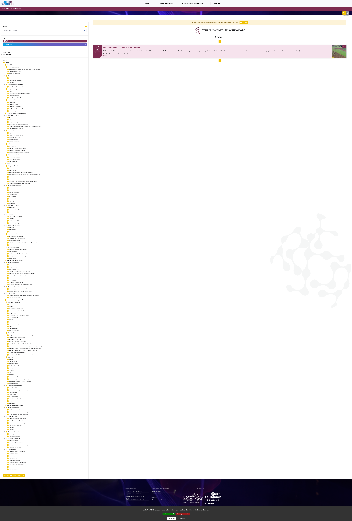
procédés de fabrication (14, 73)
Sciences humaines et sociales (14, 405)
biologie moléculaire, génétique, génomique (19, 271)
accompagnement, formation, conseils (18, 249)
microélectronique (13, 396)
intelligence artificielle (14, 159)
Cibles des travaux (13, 416)
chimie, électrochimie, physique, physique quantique (21, 390)
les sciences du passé (14, 297)
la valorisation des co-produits (16, 108)
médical (11, 319)
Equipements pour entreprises (135, 499)
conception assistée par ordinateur (17, 150)
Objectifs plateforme (13, 247)
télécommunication (13, 328)
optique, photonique (14, 401)
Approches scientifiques (14, 185)
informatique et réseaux (15, 157)
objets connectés (13, 161)
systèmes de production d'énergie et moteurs (20, 381)
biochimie (11, 187)
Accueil (149, 3)
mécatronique (12, 394)
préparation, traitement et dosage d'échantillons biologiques (23, 181)
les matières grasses (14, 95)
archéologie (12, 434)
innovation (11, 218)
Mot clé (5, 27)
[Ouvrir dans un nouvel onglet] (344, 46)
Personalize (171, 518)
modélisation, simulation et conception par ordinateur (21, 354)
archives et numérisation (15, 409)
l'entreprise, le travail (14, 456)
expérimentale (12, 229)
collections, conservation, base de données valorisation (22, 273)
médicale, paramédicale (15, 220)
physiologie (12, 201)
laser (10, 372)
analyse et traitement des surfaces (17, 337)
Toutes (8, 54)
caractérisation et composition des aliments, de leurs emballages (24, 69)
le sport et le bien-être (14, 469)
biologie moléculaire (14, 192)
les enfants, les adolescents (15, 80)
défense (11, 119)
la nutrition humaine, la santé (16, 106)
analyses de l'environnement (16, 442)
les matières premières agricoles (17, 111)
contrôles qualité (13, 170)
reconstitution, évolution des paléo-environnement (21, 284)
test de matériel (12, 258)
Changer (244, 22)
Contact (217, 3)
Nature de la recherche (14, 225)
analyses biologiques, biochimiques (17, 341)
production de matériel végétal (16, 282)
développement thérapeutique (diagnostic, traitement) (21, 256)
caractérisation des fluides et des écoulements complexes (23, 343)
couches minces (13, 361)
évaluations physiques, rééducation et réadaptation (21, 172)
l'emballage (12, 102)
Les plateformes (156, 494)
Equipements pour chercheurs (135, 496)
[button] (86, 27)
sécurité (11, 326)
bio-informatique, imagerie (15, 216)
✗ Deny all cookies (183, 514)
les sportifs (11, 429)
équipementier (12, 313)
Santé (8, 163)
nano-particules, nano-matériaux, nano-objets (19, 379)
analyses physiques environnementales (18, 267)
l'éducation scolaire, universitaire (17, 451)
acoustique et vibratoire (14, 387)
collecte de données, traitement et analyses (19, 412)
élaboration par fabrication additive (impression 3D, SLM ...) (23, 350)
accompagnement (13, 440)
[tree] (45, 54)
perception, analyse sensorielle (16, 86)
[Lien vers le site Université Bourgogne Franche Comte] (192, 497)
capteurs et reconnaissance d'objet (17, 148)
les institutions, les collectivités (16, 420)
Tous (7, 62)
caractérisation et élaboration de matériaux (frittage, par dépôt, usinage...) (26, 346)
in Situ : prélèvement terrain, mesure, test (18, 278)
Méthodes (10, 144)
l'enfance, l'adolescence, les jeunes (17, 418)
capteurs (11, 359)
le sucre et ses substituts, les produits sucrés (19, 93)
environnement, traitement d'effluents (18, 311)
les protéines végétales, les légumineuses (19, 97)
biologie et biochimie (14, 269)
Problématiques (12, 449)
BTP (10, 117)
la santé (11, 467)
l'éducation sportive (13, 453)
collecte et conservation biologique (17, 168)
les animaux (12, 78)
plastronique (12, 403)
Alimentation (9, 65)
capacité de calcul (13, 133)
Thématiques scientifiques (15, 155)
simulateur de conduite (14, 137)
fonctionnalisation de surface (16, 365)
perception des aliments (15, 71)
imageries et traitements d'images (17, 352)
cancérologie (12, 207)
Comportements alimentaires (15, 84)
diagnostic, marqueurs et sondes (17, 238)
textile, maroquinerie (14, 330)
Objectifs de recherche (14, 234)
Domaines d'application (14, 100)
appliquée (11, 227)
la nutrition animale (13, 104)
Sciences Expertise (165, 3)
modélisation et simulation (15, 398)
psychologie (12, 203)
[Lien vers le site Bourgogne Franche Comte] (213, 497)
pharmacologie (12, 198)
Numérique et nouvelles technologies (16, 113)
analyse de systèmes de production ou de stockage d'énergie (23, 335)
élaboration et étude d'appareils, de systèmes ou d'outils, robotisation (25, 348)
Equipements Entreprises (14, 8)
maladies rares (12, 212)
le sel (10, 91)
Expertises (10, 214)
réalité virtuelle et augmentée (16, 135)
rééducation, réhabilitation (15, 447)
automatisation (12, 146)
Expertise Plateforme (13, 130)
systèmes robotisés (13, 139)
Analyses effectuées (13, 67)
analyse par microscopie (15, 339)
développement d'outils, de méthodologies (19, 445)
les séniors (11, 82)
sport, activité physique (14, 223)
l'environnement (13, 458)
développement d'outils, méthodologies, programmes (21, 253)
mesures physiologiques (15, 179)
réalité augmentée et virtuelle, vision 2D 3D (19, 152)
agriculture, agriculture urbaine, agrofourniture (20, 289)
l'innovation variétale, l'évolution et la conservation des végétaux (24, 295)
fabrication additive (13, 363)
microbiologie (12, 196)
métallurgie (12, 322)
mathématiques (13, 392)
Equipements (9, 41)
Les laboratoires (156, 491)
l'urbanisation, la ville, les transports (17, 462)
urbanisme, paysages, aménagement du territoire (20, 291)
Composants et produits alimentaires (18, 89)
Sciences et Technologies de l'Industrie (16, 300)
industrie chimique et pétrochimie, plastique (19, 315)
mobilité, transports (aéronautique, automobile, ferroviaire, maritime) (25, 126)
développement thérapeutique (16, 236)
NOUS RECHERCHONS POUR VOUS (14, 475)
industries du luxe (13, 317)
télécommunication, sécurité (16, 128)
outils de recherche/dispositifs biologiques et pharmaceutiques (24, 242)
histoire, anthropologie (14, 436)
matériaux (11, 374)
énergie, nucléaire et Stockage (16, 308)
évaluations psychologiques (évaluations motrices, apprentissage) (24, 174)
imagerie (11, 177)
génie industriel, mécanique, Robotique (18, 124)
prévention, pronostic (14, 245)
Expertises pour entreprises (134, 494)
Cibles (9, 76)
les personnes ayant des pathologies (17, 423)
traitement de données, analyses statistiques (19, 183)
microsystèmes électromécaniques (17, 376)
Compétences (8, 44)
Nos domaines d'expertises (160, 500)
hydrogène (11, 368)
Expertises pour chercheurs (134, 491)
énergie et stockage (13, 122)
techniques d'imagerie (14, 141)
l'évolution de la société (14, 460)
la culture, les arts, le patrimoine (16, 464)
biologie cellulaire (13, 190)
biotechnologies (13, 194)
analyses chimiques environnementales (18, 264)
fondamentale (12, 231)
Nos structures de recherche (194, 3)
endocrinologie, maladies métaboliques (18, 209)
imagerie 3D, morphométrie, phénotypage (19, 275)
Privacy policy (181, 518)
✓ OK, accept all (168, 514)
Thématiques (11, 293)
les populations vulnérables (15, 425)
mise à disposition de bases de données (18, 414)
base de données (13, 251)
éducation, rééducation (14, 240)
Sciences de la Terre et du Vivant (15, 260)
